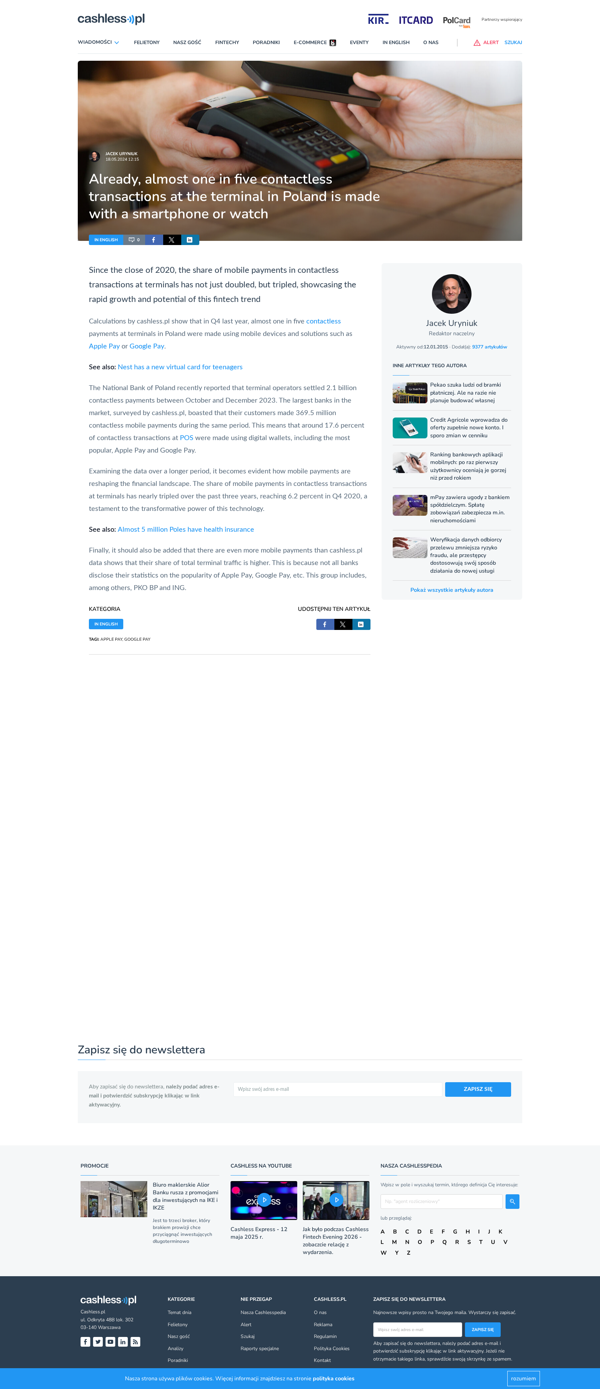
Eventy (359, 42)
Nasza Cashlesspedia (263, 1312)
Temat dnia (179, 1312)
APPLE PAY (111, 639)
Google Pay (147, 346)
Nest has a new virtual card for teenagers (180, 367)
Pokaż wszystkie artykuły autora (451, 590)
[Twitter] (98, 1342)
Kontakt (322, 1360)
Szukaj (248, 1336)
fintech (226, 299)
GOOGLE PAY (137, 639)
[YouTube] (110, 1342)
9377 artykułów (489, 347)
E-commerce (310, 42)
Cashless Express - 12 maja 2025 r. (259, 1233)
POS (186, 438)
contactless (318, 270)
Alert (246, 1324)
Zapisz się (483, 1329)
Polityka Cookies (332, 1348)
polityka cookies (334, 1378)
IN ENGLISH (106, 240)
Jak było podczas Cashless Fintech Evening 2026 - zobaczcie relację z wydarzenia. (336, 1241)
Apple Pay (104, 346)
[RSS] (135, 1342)
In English (396, 42)
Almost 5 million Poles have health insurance (186, 529)
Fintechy (227, 42)
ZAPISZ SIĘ (478, 1089)
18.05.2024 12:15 (122, 159)
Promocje (95, 1165)
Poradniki (266, 42)
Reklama (323, 1324)
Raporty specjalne (260, 1348)
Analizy (175, 1348)
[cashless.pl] (111, 19)
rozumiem (523, 1378)
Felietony (147, 42)
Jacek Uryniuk (122, 154)
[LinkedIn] (123, 1342)
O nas (431, 42)
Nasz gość (187, 42)
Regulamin (325, 1336)
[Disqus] (229, 741)
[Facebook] (85, 1342)
